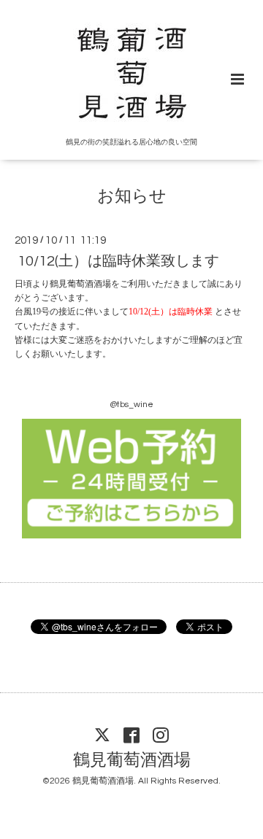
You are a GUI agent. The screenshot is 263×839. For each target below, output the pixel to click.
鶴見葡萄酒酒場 (132, 760)
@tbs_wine (131, 404)
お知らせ (132, 196)
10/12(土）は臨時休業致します (118, 261)
